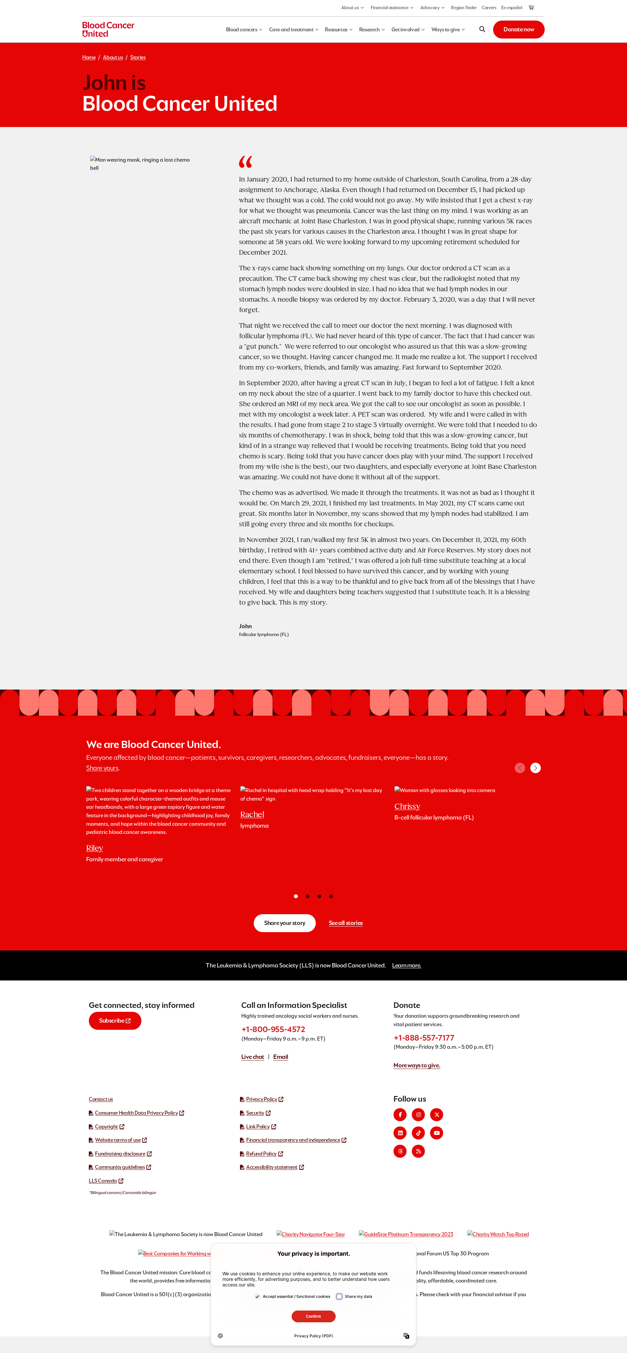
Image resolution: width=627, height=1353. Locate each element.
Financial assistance (390, 7)
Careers (489, 7)
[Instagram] (418, 1114)
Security (255, 1112)
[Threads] (400, 1151)
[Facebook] (400, 1114)
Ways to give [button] (445, 29)
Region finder (463, 7)
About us (350, 7)
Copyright (106, 1126)
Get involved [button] (406, 29)
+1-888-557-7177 (424, 1038)
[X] (436, 1114)
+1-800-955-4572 (273, 1029)
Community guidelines (120, 1167)
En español (511, 7)
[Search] (482, 29)
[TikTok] (418, 1132)
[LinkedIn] (400, 1132)
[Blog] (418, 1151)
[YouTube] (436, 1132)
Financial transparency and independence (293, 1140)
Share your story (284, 923)
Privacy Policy (261, 1099)
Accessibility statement (271, 1167)
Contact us (101, 1099)
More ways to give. (417, 1065)
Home (88, 57)
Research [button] (369, 29)
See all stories (346, 923)
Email (280, 1056)
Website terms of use (117, 1140)
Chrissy (407, 806)
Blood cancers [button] (241, 29)
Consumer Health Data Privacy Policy (136, 1112)
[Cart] (531, 8)
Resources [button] (336, 29)
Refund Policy (261, 1153)
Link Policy (258, 1126)
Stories (137, 57)
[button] (535, 768)
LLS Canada (103, 1180)
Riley (94, 848)
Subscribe (111, 1020)
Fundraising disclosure (120, 1153)
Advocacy (430, 7)
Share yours (102, 768)
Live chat (252, 1056)
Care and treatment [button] (291, 29)
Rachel (252, 814)
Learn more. (406, 965)
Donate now (519, 29)
